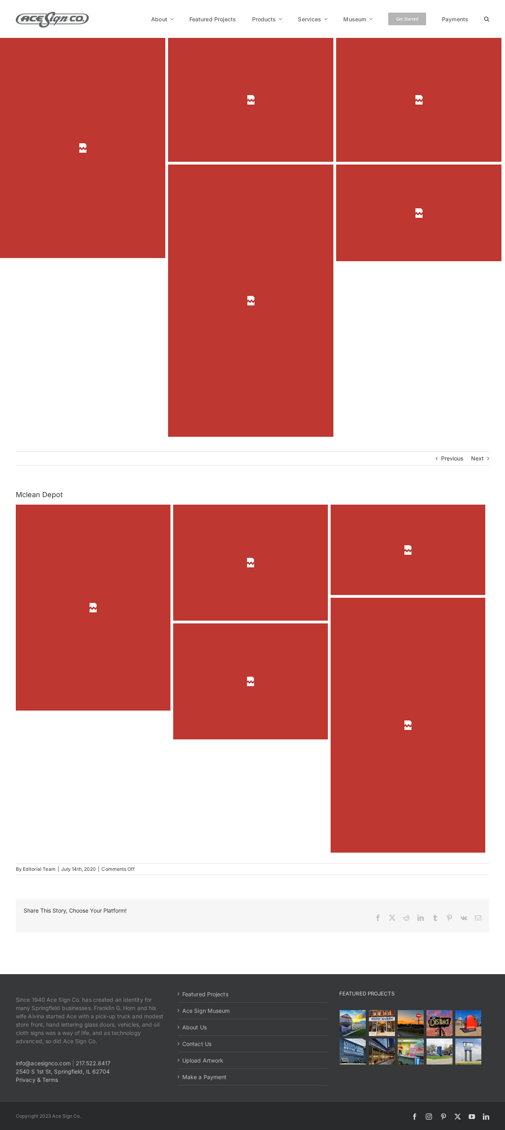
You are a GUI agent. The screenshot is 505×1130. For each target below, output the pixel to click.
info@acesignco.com (43, 1063)
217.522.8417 (93, 1063)
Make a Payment (204, 1077)
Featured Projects (205, 994)
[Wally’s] (410, 1023)
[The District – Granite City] (439, 1023)
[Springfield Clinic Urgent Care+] (439, 1051)
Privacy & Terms (37, 1079)
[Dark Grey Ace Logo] (52, 14)
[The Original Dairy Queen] (381, 1023)
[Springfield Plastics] (468, 1051)
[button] (486, 19)
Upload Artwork (202, 1060)
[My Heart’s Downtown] (468, 1023)
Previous (452, 458)
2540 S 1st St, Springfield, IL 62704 (63, 1071)
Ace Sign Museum (206, 1010)
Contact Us (196, 1043)
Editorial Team (39, 869)
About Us (194, 1027)
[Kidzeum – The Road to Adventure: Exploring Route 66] (410, 1051)
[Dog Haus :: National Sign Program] (381, 1051)
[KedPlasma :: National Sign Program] (353, 1051)
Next (477, 458)
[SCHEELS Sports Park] (353, 1023)
